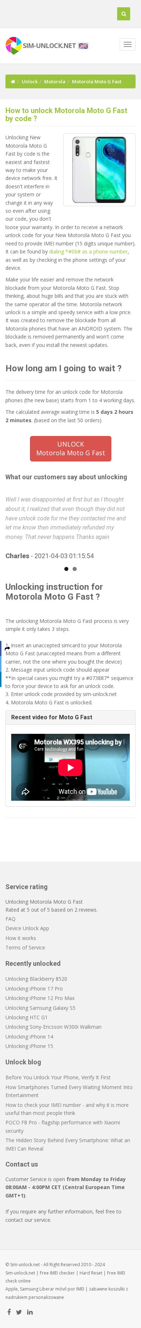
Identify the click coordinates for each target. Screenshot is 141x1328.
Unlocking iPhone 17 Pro (34, 988)
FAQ (10, 918)
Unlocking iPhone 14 (29, 1036)
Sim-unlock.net (20, 1273)
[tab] (70, 717)
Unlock (30, 81)
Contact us (21, 1164)
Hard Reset (91, 1273)
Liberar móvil (53, 1289)
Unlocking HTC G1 (26, 1017)
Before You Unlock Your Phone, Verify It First (58, 1077)
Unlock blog (23, 1062)
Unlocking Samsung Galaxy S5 (40, 1007)
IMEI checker (62, 1273)
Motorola (54, 81)
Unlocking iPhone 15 (29, 1046)
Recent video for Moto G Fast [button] (51, 717)
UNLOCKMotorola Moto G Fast (70, 448)
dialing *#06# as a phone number (88, 251)
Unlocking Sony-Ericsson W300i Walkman (53, 1026)
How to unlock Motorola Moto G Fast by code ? (66, 114)
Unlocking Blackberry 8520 (36, 978)
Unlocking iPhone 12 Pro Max (39, 998)
